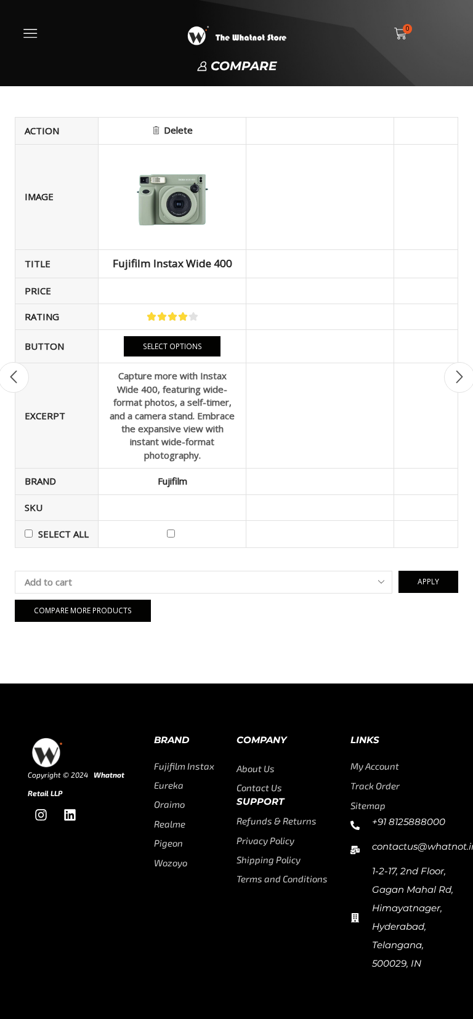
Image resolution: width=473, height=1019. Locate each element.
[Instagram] (41, 815)
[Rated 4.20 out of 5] (172, 316)
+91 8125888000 (408, 822)
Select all (63, 534)
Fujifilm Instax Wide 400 (172, 263)
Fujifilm (172, 481)
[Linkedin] (70, 815)
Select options (172, 346)
